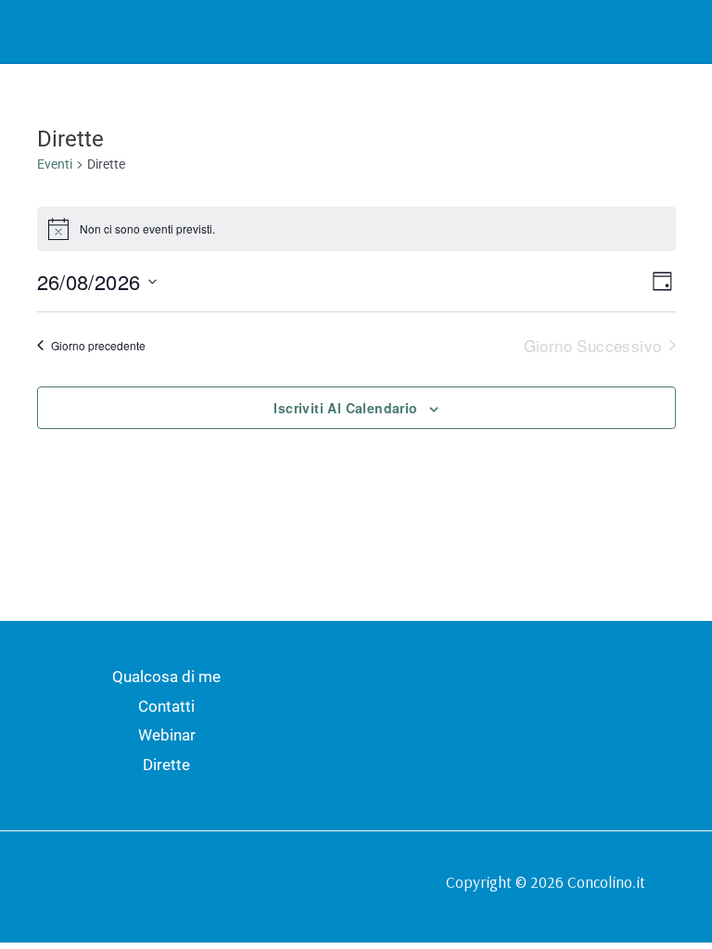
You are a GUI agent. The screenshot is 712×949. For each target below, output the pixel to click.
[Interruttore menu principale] (673, 31)
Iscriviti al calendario (345, 408)
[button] (626, 32)
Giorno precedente (98, 345)
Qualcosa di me (166, 676)
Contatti (166, 706)
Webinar (167, 735)
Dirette (166, 764)
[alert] (356, 229)
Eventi (54, 164)
